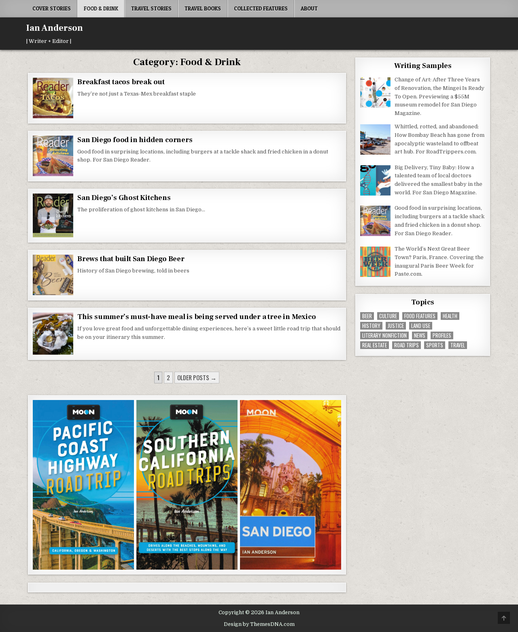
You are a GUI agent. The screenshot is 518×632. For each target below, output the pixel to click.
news (419, 335)
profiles (442, 335)
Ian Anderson (54, 28)
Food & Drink (101, 8)
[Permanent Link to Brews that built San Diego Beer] (53, 275)
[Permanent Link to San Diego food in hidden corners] (53, 156)
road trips (406, 345)
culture (388, 316)
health (450, 316)
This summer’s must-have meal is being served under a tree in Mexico (196, 316)
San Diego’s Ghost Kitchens (124, 197)
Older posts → (197, 377)
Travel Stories (151, 8)
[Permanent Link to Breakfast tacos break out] (53, 98)
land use (420, 326)
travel (457, 345)
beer (367, 316)
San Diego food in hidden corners (135, 140)
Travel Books (203, 8)
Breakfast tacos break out (121, 82)
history (371, 326)
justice (396, 326)
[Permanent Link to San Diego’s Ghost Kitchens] (53, 215)
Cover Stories (51, 8)
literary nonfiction (384, 335)
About (309, 8)
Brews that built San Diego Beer (131, 259)
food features (419, 316)
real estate (374, 345)
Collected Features (261, 8)
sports (434, 345)
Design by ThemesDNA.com (259, 624)
